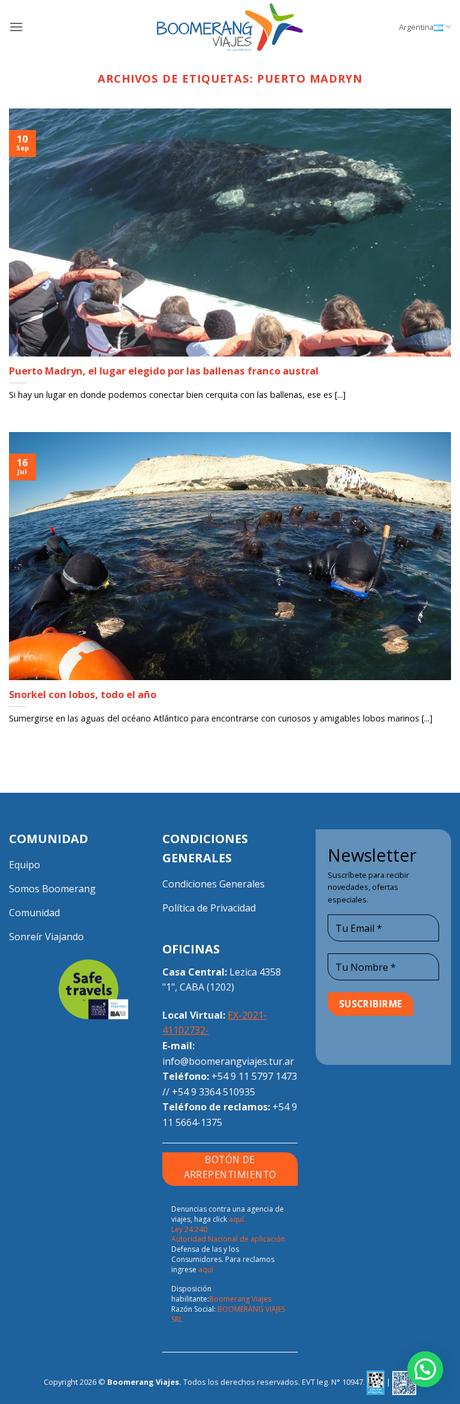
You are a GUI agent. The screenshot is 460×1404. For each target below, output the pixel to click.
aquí (205, 1269)
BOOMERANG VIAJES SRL (228, 1314)
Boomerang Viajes (240, 1299)
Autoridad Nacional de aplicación (228, 1239)
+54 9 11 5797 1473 (254, 1076)
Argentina (416, 27)
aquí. (237, 1219)
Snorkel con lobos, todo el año (82, 694)
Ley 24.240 (189, 1229)
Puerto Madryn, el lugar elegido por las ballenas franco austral (164, 371)
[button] (16, 26)
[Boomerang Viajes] (230, 27)
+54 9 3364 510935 (213, 1091)
